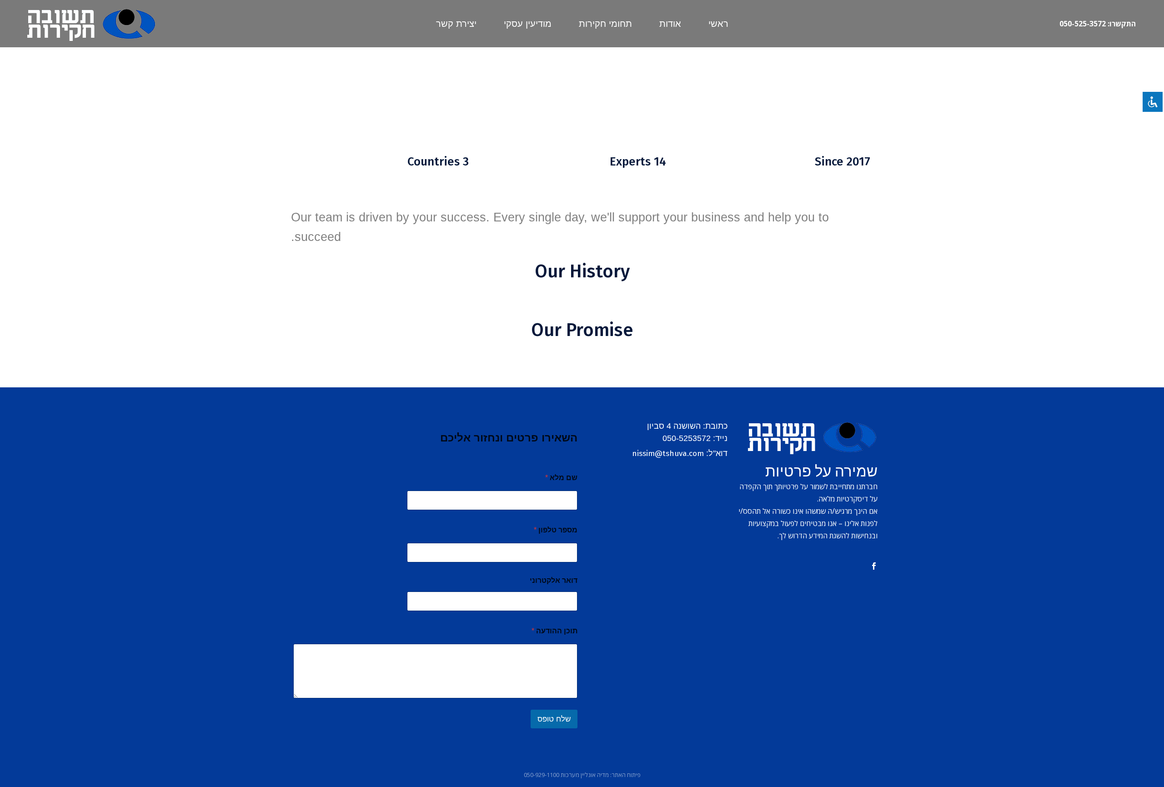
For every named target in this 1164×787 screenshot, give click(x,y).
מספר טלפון (555, 530)
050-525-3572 (1082, 24)
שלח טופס (554, 719)
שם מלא (561, 477)
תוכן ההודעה (554, 631)
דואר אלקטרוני (553, 580)
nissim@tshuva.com (668, 453)
